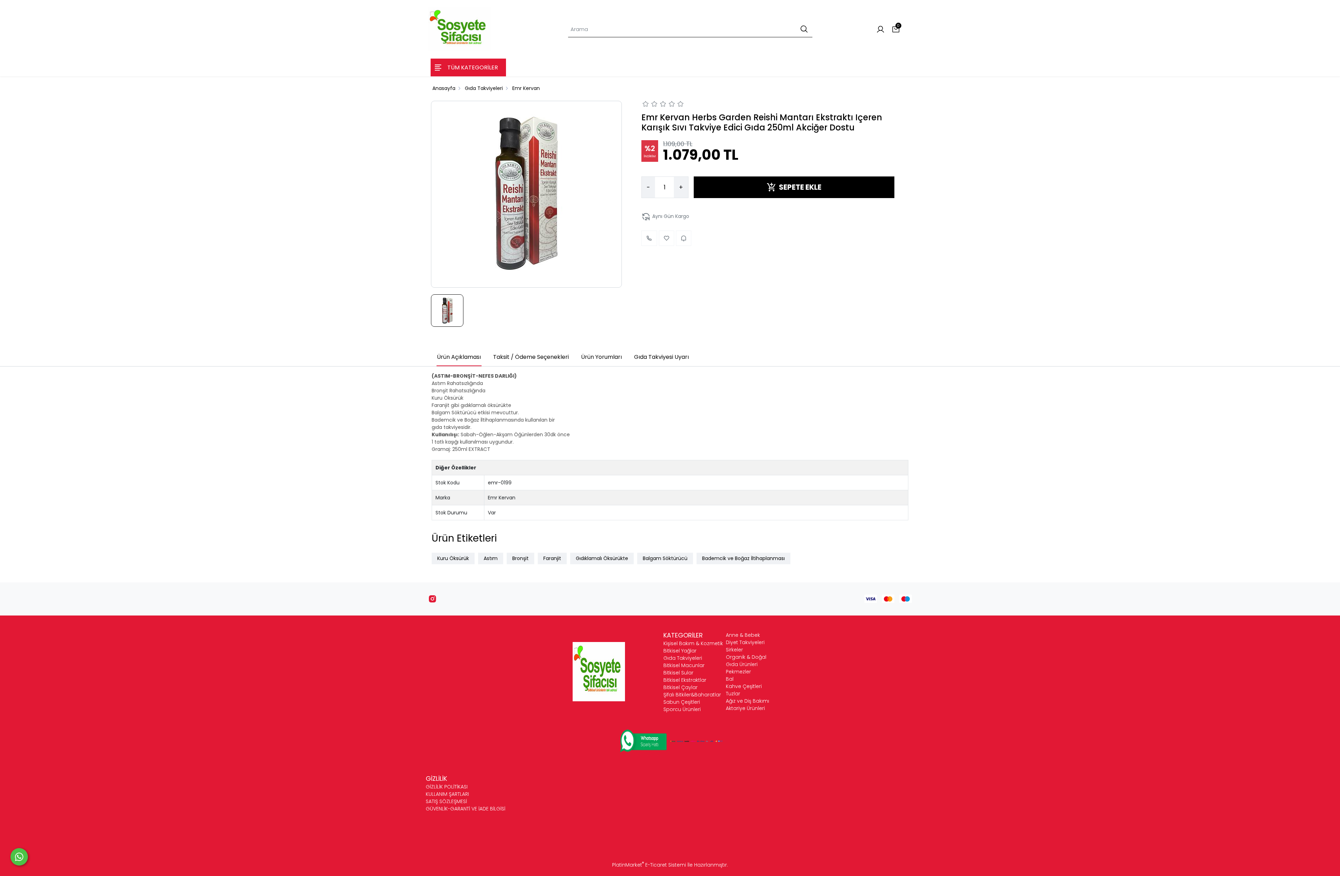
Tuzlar (733, 693)
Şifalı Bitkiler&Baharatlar (692, 694)
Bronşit (520, 558)
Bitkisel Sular (678, 672)
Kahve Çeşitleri (744, 686)
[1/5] (645, 105)
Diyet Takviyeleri (745, 642)
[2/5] (650, 105)
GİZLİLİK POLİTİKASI (447, 786)
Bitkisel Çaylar (680, 687)
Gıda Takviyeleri (682, 658)
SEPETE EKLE (800, 187)
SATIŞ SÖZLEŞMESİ (446, 801)
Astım (491, 558)
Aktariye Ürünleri (745, 708)
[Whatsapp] (19, 857)
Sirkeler (734, 649)
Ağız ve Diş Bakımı (747, 700)
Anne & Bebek (743, 635)
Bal (730, 678)
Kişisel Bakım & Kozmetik (693, 643)
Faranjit (552, 558)
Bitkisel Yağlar (680, 650)
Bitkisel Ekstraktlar (684, 680)
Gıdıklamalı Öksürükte (602, 558)
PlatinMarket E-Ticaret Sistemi (649, 864)
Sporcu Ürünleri (682, 709)
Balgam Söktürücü (665, 558)
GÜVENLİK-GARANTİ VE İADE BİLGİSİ (465, 808)
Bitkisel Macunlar (684, 665)
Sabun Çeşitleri (681, 701)
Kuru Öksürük (453, 558)
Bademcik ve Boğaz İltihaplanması (743, 558)
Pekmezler (738, 671)
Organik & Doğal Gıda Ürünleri (746, 661)
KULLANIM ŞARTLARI (447, 794)
